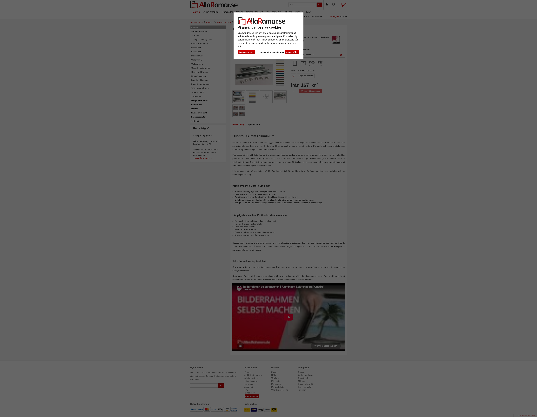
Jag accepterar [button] (246, 52)
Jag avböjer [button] (292, 52)
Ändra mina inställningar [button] (272, 52)
